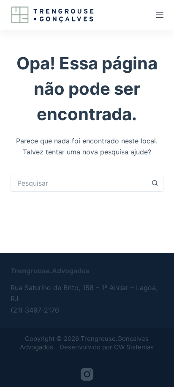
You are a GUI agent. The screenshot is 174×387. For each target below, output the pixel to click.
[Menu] (159, 15)
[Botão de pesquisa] (155, 183)
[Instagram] (87, 374)
